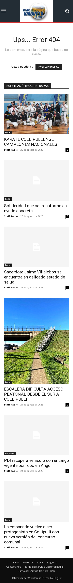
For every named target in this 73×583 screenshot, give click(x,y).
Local (8, 132)
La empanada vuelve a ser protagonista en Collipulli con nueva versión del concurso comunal (31, 534)
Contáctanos (13, 566)
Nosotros (28, 562)
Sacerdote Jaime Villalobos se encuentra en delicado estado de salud (34, 277)
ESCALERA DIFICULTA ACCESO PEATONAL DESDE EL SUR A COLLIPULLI (33, 394)
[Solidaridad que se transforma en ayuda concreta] (36, 180)
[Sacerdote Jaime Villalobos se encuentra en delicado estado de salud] (36, 247)
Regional (10, 453)
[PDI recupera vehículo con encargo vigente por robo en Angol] (36, 435)
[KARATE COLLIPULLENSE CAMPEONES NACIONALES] (36, 114)
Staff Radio (11, 149)
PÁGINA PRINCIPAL (49, 66)
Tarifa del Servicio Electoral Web (36, 571)
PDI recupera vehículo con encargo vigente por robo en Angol (36, 463)
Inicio (16, 562)
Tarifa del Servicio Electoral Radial (44, 566)
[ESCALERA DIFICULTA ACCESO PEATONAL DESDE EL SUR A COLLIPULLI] (36, 341)
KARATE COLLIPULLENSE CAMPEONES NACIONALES (30, 142)
